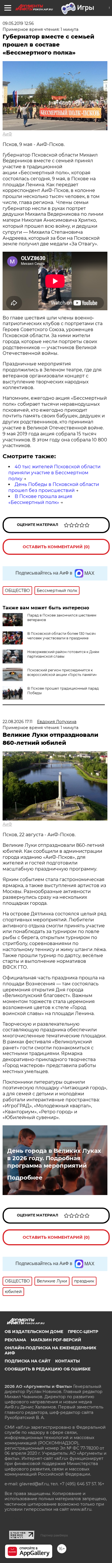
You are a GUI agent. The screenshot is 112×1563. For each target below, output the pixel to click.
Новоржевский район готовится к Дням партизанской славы (63, 654)
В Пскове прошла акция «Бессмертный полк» (40, 499)
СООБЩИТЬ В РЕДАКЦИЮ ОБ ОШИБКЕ (47, 1369)
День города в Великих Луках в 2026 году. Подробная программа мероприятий (54, 1158)
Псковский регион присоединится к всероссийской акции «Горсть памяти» (62, 672)
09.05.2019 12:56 (18, 23)
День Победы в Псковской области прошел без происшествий (53, 487)
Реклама (15, 1339)
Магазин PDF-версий (56, 1339)
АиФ (7, 134)
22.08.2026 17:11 (17, 721)
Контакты (67, 1361)
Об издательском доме (34, 1331)
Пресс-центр (83, 1331)
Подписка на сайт (28, 1361)
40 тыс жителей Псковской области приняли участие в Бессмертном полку (54, 472)
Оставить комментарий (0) (56, 546)
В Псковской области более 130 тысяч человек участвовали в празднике (61, 635)
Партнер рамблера (54, 1535)
